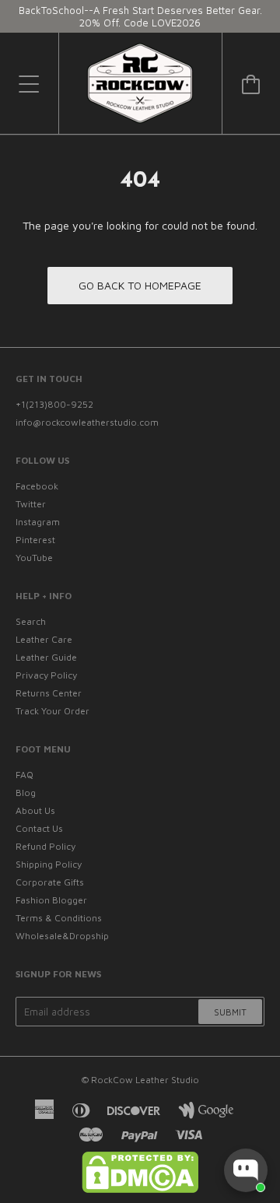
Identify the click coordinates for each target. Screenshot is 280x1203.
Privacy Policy (46, 675)
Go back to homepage (140, 285)
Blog (26, 792)
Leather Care (44, 639)
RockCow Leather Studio (145, 1080)
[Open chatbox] (246, 1170)
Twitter (31, 504)
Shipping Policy (49, 864)
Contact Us (39, 828)
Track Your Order (52, 711)
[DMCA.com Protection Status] (140, 1189)
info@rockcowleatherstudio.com (87, 422)
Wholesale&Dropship (62, 936)
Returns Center (49, 693)
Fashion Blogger (51, 900)
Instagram (38, 522)
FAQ (24, 774)
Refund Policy (45, 846)
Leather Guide (46, 657)
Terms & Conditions (59, 918)
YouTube (34, 557)
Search (31, 621)
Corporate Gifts (50, 882)
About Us (35, 810)
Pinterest (35, 539)
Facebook (37, 486)
